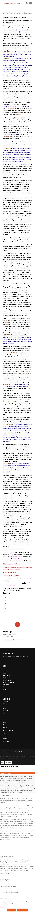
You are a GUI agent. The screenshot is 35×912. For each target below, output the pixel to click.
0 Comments (13, 13)
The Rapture (6, 710)
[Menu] (30, 3)
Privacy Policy (7, 680)
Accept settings (11, 910)
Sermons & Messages (9, 682)
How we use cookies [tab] (5, 773)
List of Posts (6, 675)
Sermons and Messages (9, 572)
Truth (4, 713)
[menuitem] (26, 3)
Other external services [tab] (6, 856)
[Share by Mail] (5, 614)
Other (19, 13)
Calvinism (5, 701)
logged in (12, 640)
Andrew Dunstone (27, 13)
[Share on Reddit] (5, 611)
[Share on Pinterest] (5, 600)
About (4, 689)
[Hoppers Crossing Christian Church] (14, 3)
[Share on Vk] (5, 608)
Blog (4, 668)
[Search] (26, 3)
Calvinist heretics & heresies (11, 575)
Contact (5, 673)
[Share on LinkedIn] (5, 603)
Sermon (5, 708)
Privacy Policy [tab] (4, 898)
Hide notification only (22, 910)
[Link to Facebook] (31, 751)
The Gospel (6, 684)
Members (5, 678)
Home (4, 687)
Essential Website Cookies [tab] (7, 795)
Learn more (8, 762)
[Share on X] (5, 598)
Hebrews (5, 704)
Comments (6, 671)
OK (2, 762)
